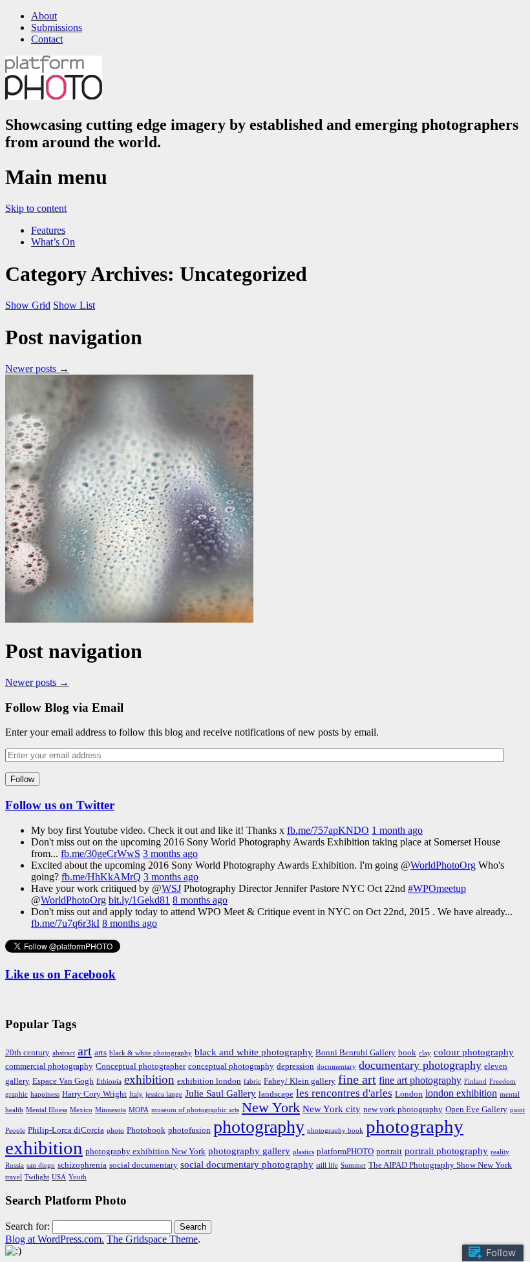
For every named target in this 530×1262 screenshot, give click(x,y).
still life (327, 1165)
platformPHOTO (345, 1151)
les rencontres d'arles (344, 1093)
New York (271, 1107)
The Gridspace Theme (152, 1239)
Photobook (146, 1130)
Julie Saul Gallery (220, 1093)
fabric (252, 1081)
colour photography (474, 1052)
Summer (353, 1165)
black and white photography (254, 1052)
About (44, 15)
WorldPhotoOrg (443, 865)
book (407, 1052)
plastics (303, 1151)
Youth (78, 1177)
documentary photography (420, 1065)
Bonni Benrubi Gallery (355, 1052)
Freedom (502, 1081)
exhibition (149, 1079)
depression (295, 1066)
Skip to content (36, 208)
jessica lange (163, 1094)
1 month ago (397, 830)
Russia (14, 1165)
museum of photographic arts (195, 1109)
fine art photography (420, 1080)
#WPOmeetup (437, 888)
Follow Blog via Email (64, 707)
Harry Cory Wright (94, 1094)
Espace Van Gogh (63, 1081)
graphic (16, 1094)
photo (115, 1130)
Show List (74, 305)
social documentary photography (246, 1164)
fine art (357, 1079)
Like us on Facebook (60, 974)
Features (48, 230)
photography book (335, 1130)
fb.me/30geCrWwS (100, 853)
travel (13, 1177)
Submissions (56, 27)
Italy (136, 1094)
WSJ (171, 888)
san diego (40, 1165)
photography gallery (249, 1151)
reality (500, 1151)
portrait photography (446, 1151)
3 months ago (170, 853)
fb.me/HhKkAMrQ (101, 876)
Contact (47, 39)
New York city (331, 1109)
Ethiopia (109, 1081)
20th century (27, 1052)
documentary (336, 1066)
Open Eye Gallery (476, 1109)
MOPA (139, 1109)
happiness (44, 1094)
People (15, 1130)
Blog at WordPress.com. (54, 1239)
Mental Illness (46, 1109)
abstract (63, 1053)
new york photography (403, 1109)
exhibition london (209, 1081)
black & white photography (150, 1053)
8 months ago (200, 900)
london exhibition (461, 1093)
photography (258, 1127)
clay (425, 1053)
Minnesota (110, 1109)
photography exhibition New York (145, 1151)
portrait (389, 1151)
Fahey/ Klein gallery (299, 1081)
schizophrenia (82, 1165)
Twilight (37, 1177)
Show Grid (27, 305)
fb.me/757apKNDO (328, 830)
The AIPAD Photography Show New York (440, 1165)
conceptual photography (231, 1066)
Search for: (27, 1226)
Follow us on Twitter (59, 805)
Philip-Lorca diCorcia (66, 1130)
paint (517, 1109)
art (85, 1051)
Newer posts (37, 368)
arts (100, 1052)
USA (59, 1177)
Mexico (81, 1109)
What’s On (53, 241)
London (409, 1094)
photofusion (189, 1130)
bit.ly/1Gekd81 (139, 900)
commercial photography (49, 1066)
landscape (276, 1094)
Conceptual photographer (141, 1066)
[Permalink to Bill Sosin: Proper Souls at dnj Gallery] (129, 619)
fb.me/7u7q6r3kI (65, 923)
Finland (475, 1081)
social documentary (143, 1165)
